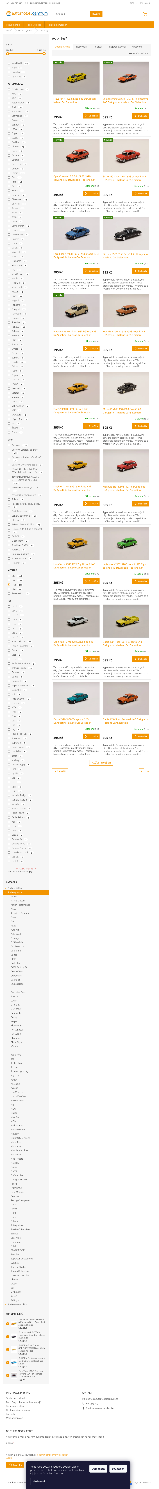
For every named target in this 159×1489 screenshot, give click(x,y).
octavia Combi (22, 668)
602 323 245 (92, 1403)
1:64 (16, 589)
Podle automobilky (17, 1304)
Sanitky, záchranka (24, 516)
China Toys (16, 1042)
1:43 (17, 584)
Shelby (17, 335)
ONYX (14, 1171)
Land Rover (19, 234)
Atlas (13, 925)
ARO (16, 98)
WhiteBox (15, 1292)
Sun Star (15, 1263)
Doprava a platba (15, 1406)
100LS (17, 861)
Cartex (14, 955)
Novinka (17, 72)
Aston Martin (20, 102)
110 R (16, 619)
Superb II (18, 742)
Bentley (17, 124)
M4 (12, 1105)
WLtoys (15, 1300)
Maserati (18, 252)
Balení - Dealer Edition (26, 524)
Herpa (14, 1021)
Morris (17, 278)
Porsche (18, 322)
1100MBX (18, 751)
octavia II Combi (22, 852)
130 (15, 778)
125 (15, 729)
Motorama (16, 1146)
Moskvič (18, 283)
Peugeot (18, 309)
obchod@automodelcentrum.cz (102, 1399)
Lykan (17, 247)
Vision (17, 835)
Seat (16, 340)
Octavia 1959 (20, 764)
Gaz (16, 186)
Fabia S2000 (20, 747)
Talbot (17, 366)
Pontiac (18, 318)
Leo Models (17, 1092)
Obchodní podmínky (16, 1398)
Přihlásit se (15, 1464)
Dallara (17, 155)
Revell (14, 1208)
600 (16, 716)
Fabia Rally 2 (20, 817)
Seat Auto (16, 1238)
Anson (14, 917)
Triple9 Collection (20, 1271)
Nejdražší (98, 47)
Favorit (17, 650)
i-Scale (14, 1046)
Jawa (16, 212)
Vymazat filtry (24, 868)
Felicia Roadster (22, 646)
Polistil (14, 1184)
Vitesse (14, 1279)
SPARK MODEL (18, 1250)
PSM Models (17, 1192)
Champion (16, 1038)
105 (16, 720)
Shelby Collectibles (21, 1229)
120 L (16, 628)
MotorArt (15, 1134)
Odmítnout (98, 1468)
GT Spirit (15, 1004)
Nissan (17, 291)
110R (16, 791)
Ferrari (17, 173)
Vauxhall (18, 388)
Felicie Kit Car (21, 641)
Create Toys (17, 971)
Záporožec (19, 419)
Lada (16, 221)
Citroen (18, 146)
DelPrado (15, 980)
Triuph (17, 384)
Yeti (16, 694)
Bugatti (17, 133)
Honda (17, 190)
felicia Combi (20, 699)
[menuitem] (13, 24)
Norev (14, 1167)
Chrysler (18, 204)
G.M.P (13, 1000)
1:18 (17, 576)
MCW (13, 1109)
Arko (13, 921)
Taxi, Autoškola (21, 511)
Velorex (17, 393)
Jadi (13, 1059)
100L (16, 830)
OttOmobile (17, 1175)
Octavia (18, 672)
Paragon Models (19, 1179)
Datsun (17, 160)
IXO (12, 1050)
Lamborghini (20, 226)
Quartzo (15, 1196)
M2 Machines (17, 1100)
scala (16, 756)
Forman (17, 703)
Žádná (17, 428)
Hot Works (16, 1034)
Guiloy (14, 1017)
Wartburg (19, 414)
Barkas (17, 120)
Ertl (12, 988)
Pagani (17, 300)
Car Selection (17, 946)
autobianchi (20, 111)
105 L (16, 611)
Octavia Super (21, 848)
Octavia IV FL (20, 843)
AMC (16, 94)
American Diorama (20, 913)
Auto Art (15, 930)
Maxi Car (15, 1117)
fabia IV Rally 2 (21, 800)
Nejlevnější (81, 47)
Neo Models (17, 1159)
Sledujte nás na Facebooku (100, 1408)
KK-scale (15, 1084)
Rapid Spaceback (23, 685)
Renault (18, 327)
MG (15, 270)
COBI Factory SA (19, 967)
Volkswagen (20, 406)
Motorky (18, 563)
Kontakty (10, 1414)
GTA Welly (16, 1009)
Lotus (16, 243)
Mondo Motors (18, 1129)
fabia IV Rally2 (21, 795)
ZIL (15, 423)
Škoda (18, 362)
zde (60, 1473)
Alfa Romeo (19, 89)
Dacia (17, 151)
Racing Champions (20, 1200)
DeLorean (19, 164)
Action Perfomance (20, 905)
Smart (17, 349)
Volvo (17, 401)
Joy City (15, 1075)
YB (12, 1288)
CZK (132, 3)
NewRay (15, 1163)
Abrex (14, 896)
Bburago (15, 938)
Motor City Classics (20, 1138)
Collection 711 (18, 963)
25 (148, 771)
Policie (17, 499)
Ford (17, 182)
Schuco (14, 1233)
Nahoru (61, 771)
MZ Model (16, 1154)
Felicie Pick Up (21, 734)
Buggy (17, 138)
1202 (16, 826)
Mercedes (19, 265)
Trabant (18, 379)
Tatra (16, 370)
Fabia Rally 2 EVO (23, 663)
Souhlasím (118, 1468)
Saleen (17, 331)
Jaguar (17, 208)
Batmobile (19, 116)
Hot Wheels (17, 1029)
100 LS (17, 857)
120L (16, 712)
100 (16, 725)
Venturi (17, 397)
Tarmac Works (18, 1267)
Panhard (18, 305)
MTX (16, 707)
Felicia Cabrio (21, 808)
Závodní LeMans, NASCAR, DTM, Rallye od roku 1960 (25, 480)
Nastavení (39, 1481)
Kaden (14, 1080)
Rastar (14, 1204)
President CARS (22, 545)
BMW (17, 129)
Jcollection (16, 1063)
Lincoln (17, 239)
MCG (13, 1121)
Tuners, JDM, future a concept (27, 530)
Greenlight (16, 1013)
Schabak (15, 1221)
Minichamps (17, 1125)
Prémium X (16, 1188)
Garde (17, 676)
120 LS (17, 615)
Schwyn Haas (18, 1225)
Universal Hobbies (20, 1275)
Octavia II (18, 690)
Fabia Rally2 (20, 813)
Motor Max (16, 1142)
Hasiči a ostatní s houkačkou (26, 505)
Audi (16, 107)
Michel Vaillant (21, 558)
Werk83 (14, 1296)
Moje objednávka (14, 1418)
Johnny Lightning (19, 1071)
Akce (16, 67)
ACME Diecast (18, 900)
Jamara (14, 1067)
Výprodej (18, 76)
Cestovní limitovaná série (26, 465)
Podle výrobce (15, 892)
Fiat (16, 177)
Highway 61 (16, 1025)
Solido (14, 1246)
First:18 (14, 996)
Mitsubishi (19, 287)
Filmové (18, 520)
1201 (16, 655)
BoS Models (17, 942)
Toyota (17, 375)
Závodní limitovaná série (26, 495)
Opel (17, 296)
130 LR (17, 637)
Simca (17, 344)
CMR (13, 959)
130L (16, 786)
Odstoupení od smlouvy (18, 1410)
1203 (16, 659)
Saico (13, 1217)
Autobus (18, 549)
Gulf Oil (17, 536)
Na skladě (20, 63)
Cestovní (19, 445)
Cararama (16, 950)
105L (16, 769)
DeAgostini (16, 975)
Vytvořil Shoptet (142, 1482)
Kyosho (14, 1088)
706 (15, 822)
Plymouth (19, 313)
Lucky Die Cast (18, 1096)
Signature (15, 1242)
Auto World (16, 934)
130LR (17, 773)
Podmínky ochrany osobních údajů (23, 1402)
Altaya (14, 909)
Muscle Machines (19, 1150)
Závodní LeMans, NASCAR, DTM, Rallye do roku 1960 (27, 471)
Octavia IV (19, 839)
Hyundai (18, 195)
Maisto (14, 1113)
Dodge (17, 168)
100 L (16, 606)
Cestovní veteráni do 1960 (25, 451)
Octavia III (19, 681)
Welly (14, 1283)
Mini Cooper (20, 274)
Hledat (96, 13)
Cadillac (18, 142)
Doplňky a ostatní (22, 554)
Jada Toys (16, 1054)
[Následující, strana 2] (141, 771)
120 (15, 782)
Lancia (17, 230)
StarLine (15, 1254)
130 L (16, 633)
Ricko (13, 1213)
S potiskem (19, 541)
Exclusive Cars (18, 992)
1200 (16, 624)
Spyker (17, 353)
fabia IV (18, 804)
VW (16, 410)
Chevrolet (19, 199)
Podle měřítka (15, 888)
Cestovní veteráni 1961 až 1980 (27, 459)
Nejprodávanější (117, 47)
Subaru (17, 357)
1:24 (17, 580)
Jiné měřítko (20, 593)
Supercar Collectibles (22, 1258)
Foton (16, 432)
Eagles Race (17, 984)
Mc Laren (18, 261)
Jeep (16, 217)
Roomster (19, 738)
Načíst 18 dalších (101, 762)
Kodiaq (17, 760)
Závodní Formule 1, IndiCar (25, 489)
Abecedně (137, 47)
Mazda (17, 256)
